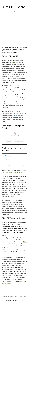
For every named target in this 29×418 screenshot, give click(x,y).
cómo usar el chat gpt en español (15, 172)
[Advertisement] (14, 29)
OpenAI (14, 62)
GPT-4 (25, 242)
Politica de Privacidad (19, 296)
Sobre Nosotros (8, 296)
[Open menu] (14, 12)
